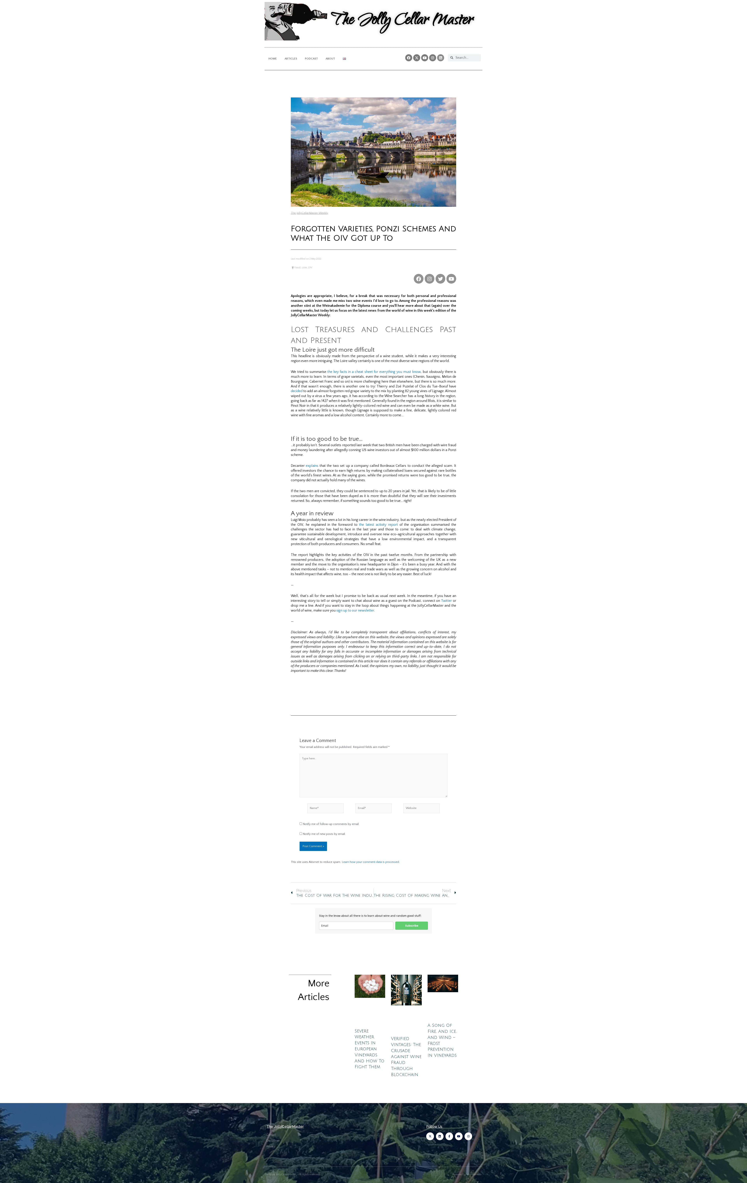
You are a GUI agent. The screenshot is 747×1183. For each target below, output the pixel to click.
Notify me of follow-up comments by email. (331, 824)
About (330, 58)
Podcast (311, 58)
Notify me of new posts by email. (324, 834)
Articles (291, 58)
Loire (304, 267)
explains (312, 466)
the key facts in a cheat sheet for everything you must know (374, 372)
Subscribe (411, 925)
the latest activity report (378, 525)
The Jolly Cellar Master (402, 21)
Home (272, 58)
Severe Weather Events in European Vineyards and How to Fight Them (369, 1049)
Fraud (298, 267)
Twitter (446, 601)
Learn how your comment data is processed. (371, 862)
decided (296, 391)
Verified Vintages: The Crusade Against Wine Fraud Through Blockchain (406, 1056)
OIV (310, 267)
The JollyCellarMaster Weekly (309, 213)
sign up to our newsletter (355, 611)
